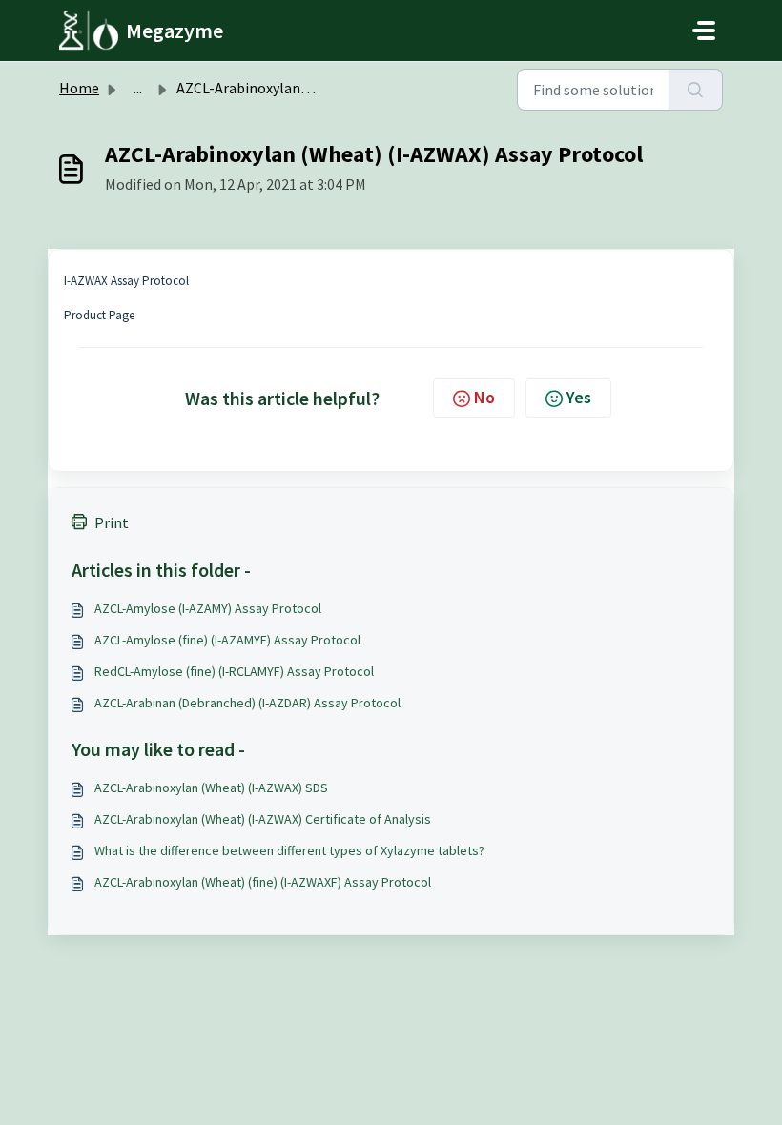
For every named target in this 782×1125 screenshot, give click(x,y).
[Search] (696, 90)
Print (111, 522)
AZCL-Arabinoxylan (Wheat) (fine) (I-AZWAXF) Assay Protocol (262, 881)
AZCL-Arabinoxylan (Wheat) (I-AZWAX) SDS (211, 787)
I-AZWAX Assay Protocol (126, 281)
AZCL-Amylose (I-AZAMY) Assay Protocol (207, 608)
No (484, 397)
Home (79, 87)
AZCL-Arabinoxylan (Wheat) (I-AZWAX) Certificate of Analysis (262, 819)
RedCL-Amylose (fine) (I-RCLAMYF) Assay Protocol (234, 671)
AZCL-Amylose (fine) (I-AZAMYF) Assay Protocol (227, 639)
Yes (578, 397)
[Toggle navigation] (704, 30)
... (138, 87)
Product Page (99, 315)
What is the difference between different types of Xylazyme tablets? (289, 850)
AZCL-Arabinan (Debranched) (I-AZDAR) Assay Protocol (247, 702)
